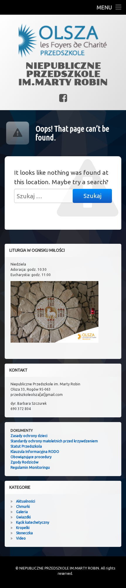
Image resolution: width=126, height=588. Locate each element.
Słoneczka (24, 533)
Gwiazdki (23, 517)
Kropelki (23, 528)
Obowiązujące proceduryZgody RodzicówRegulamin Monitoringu (31, 462)
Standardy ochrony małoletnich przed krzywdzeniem (54, 441)
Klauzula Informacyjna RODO (35, 451)
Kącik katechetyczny (32, 522)
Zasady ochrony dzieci (29, 436)
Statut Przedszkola (26, 446)
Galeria (22, 512)
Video (21, 538)
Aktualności (25, 501)
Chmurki (23, 506)
